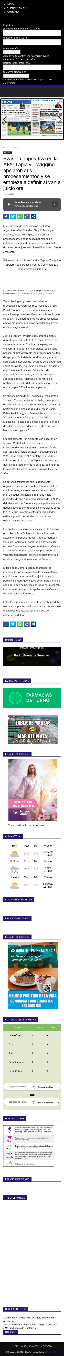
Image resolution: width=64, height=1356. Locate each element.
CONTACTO (13, 12)
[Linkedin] (12, 18)
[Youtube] (21, 18)
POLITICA (16, 147)
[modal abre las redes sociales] (33, 216)
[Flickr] (7, 18)
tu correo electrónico (14, 71)
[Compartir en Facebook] (6, 216)
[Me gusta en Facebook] (27, 216)
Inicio (5, 147)
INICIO (10, 4)
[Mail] (14, 18)
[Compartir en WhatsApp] (20, 216)
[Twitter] (17, 18)
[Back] (4, 21)
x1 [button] (55, 204)
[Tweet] (13, 216)
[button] (5, 92)
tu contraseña (11, 48)
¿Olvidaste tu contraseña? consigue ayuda (26, 55)
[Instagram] (9, 18)
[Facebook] (4, 18)
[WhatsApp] (19, 18)
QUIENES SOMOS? (17, 8)
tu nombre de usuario (15, 37)
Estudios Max (51, 1352)
